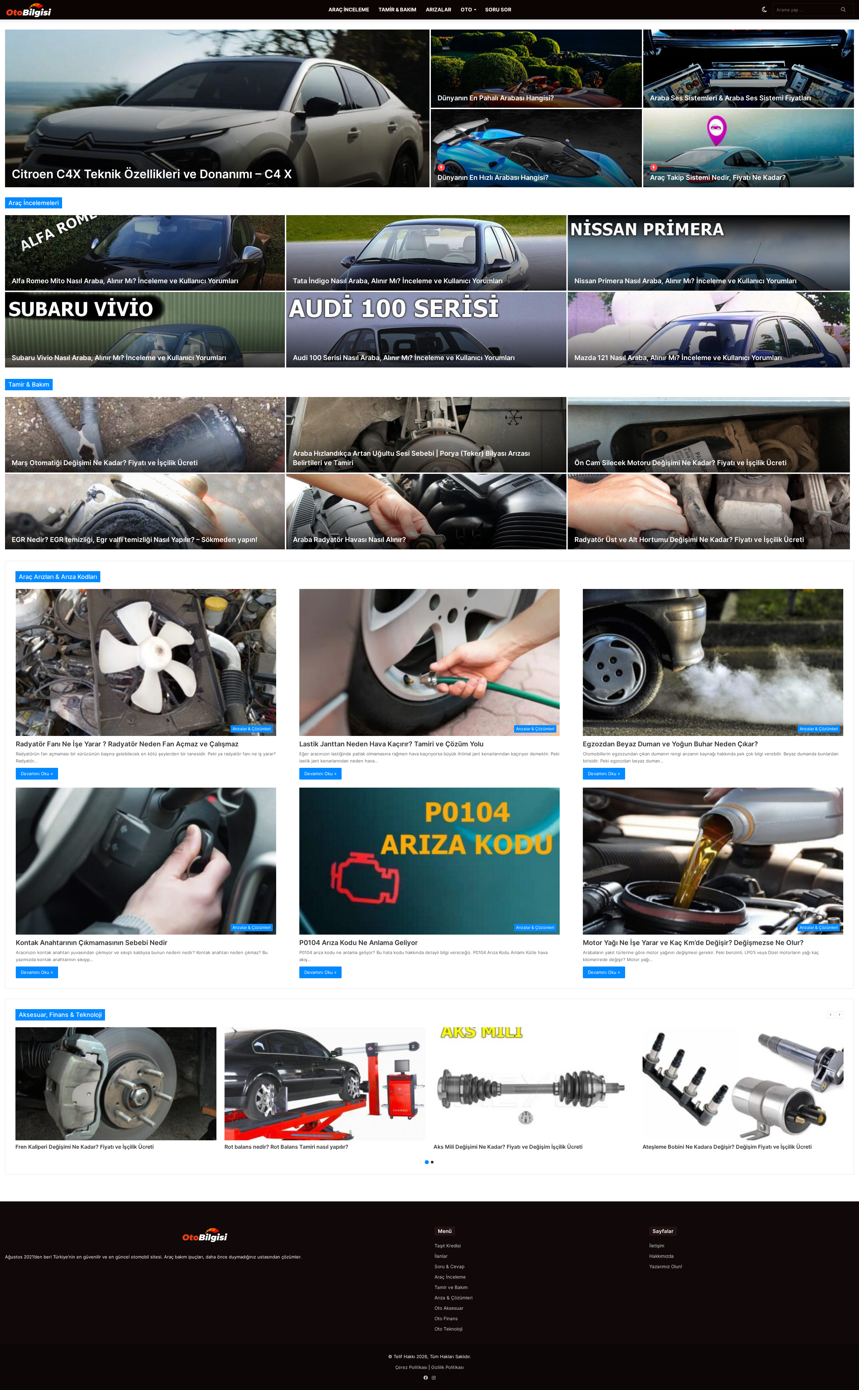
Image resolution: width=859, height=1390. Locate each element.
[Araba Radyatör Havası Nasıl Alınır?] (426, 511)
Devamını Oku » (37, 773)
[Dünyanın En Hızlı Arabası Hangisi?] (536, 148)
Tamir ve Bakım (451, 1287)
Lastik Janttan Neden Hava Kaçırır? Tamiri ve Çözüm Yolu (391, 744)
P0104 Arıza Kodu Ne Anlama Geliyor (358, 943)
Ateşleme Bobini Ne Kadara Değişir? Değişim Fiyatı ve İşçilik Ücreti (727, 1146)
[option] (429, 108)
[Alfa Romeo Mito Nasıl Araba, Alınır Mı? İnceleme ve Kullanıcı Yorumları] (145, 253)
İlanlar (441, 1256)
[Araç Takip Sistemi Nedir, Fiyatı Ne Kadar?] (748, 148)
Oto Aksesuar (449, 1308)
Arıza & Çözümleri (453, 1297)
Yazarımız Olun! (665, 1266)
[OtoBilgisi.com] (38, 10)
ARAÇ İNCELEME (349, 9)
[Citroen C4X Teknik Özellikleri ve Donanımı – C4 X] (217, 108)
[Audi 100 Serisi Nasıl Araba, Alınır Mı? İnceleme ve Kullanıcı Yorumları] (426, 329)
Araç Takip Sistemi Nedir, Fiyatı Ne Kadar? (718, 177)
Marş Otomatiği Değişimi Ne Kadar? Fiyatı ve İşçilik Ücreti (105, 463)
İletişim (656, 1245)
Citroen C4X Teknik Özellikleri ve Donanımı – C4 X (152, 174)
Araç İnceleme (450, 1277)
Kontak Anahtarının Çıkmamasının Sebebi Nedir (91, 943)
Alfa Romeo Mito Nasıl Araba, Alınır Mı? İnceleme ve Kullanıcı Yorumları (125, 281)
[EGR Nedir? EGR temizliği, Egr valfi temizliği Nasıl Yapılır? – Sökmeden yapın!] (145, 511)
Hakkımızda (661, 1256)
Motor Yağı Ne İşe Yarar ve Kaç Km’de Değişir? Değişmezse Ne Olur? (693, 943)
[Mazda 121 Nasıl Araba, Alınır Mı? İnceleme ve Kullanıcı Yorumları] (709, 329)
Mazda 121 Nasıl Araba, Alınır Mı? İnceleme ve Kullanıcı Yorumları (678, 358)
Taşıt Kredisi (448, 1245)
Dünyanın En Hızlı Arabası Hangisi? (493, 177)
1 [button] (427, 1162)
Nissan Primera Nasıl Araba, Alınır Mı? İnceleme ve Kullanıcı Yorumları (685, 281)
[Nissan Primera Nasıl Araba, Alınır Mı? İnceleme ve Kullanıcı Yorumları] (709, 253)
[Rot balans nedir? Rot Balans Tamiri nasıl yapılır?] (324, 1084)
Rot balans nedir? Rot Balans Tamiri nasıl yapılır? (286, 1146)
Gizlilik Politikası (447, 1367)
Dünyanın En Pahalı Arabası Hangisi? (496, 98)
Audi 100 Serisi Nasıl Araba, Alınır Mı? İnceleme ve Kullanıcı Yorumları (404, 358)
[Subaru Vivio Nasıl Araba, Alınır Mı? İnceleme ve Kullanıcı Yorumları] (145, 329)
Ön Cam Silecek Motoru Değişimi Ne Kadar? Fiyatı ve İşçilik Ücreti (680, 463)
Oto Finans (446, 1318)
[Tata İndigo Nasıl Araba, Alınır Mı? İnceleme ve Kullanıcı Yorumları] (426, 253)
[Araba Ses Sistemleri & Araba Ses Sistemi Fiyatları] (748, 69)
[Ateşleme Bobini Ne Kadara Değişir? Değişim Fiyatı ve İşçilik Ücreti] (743, 1084)
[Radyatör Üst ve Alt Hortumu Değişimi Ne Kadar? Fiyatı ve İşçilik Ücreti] (709, 511)
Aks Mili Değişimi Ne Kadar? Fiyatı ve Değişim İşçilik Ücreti (508, 1146)
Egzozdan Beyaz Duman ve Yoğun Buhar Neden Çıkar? (670, 744)
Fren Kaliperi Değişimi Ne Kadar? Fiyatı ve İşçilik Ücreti (84, 1146)
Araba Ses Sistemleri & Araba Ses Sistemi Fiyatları (730, 98)
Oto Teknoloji (448, 1329)
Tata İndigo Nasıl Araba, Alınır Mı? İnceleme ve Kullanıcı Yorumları (398, 281)
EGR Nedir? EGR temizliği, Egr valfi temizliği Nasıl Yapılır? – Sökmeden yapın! (134, 540)
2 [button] (432, 1162)
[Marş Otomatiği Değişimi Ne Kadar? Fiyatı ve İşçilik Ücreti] (145, 435)
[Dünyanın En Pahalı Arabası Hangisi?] (536, 69)
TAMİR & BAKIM (397, 9)
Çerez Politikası (411, 1367)
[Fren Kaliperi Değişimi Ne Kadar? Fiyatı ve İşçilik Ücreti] (115, 1084)
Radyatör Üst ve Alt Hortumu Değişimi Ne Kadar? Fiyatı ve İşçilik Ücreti (689, 540)
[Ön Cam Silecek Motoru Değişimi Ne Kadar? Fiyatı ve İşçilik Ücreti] (709, 435)
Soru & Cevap (449, 1266)
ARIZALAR (438, 9)
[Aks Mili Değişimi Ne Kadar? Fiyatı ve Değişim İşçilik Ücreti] (534, 1084)
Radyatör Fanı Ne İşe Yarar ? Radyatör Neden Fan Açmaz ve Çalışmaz (127, 744)
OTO (466, 9)
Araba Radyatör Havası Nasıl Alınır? (349, 540)
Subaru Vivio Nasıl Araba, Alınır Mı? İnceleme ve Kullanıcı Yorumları (119, 358)
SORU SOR (498, 9)
